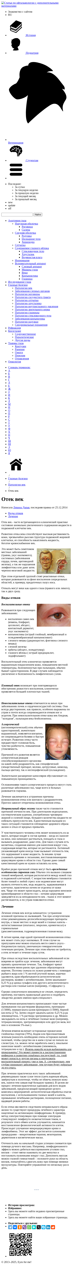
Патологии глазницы (27, 312)
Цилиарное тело (31, 238)
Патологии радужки (26, 321)
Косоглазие (14, 330)
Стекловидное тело (33, 251)
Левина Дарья (21, 507)
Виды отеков (15, 513)
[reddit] (53, 1227)
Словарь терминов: (19, 367)
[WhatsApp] (29, 1227)
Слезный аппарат (32, 266)
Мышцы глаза (30, 269)
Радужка (27, 235)
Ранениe (20, 349)
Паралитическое (24, 337)
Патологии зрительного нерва (32, 309)
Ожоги (19, 352)
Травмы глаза (16, 343)
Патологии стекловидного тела (33, 315)
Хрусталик (28, 254)
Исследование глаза (19, 281)
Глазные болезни (18, 284)
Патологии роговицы (27, 294)
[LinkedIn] (48, 1227)
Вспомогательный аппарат (30, 263)
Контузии (20, 346)
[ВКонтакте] (15, 1227)
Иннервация (22, 260)
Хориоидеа (28, 242)
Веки (25, 272)
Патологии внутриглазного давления (36, 306)
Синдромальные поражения (31, 324)
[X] (39, 1227)
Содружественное (25, 334)
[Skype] (43, 1227)
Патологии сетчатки (27, 300)
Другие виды (22, 340)
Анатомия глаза (17, 220)
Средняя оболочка (25, 232)
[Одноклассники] (20, 1227)
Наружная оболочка (26, 223)
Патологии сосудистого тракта (33, 297)
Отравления (22, 358)
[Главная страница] (16, 472)
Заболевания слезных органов (32, 291)
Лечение (13, 516)
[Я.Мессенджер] (34, 1227)
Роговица (27, 226)
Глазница (27, 278)
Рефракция (14, 327)
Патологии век (23, 288)
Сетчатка (20, 245)
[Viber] (24, 1227)
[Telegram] (10, 1227)
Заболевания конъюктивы (30, 318)
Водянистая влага (32, 257)
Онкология (14, 361)
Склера (26, 229)
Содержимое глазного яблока (32, 248)
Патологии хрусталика (28, 303)
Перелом (20, 355)
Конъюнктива (30, 275)
